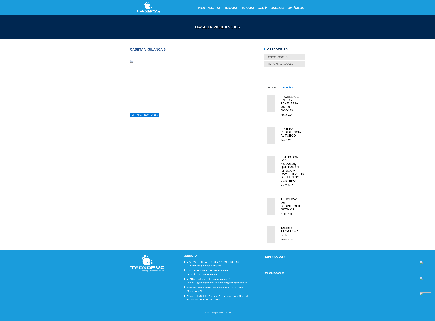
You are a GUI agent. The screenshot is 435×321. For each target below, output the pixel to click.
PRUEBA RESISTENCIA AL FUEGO (291, 132)
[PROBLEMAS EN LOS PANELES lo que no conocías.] (271, 103)
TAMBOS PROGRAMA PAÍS (289, 231)
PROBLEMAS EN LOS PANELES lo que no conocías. (290, 103)
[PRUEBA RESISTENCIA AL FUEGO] (271, 135)
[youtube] (278, 264)
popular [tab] (271, 87)
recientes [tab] (287, 87)
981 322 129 (216, 262)
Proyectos (248, 8)
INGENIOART (226, 312)
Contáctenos (296, 8)
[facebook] (266, 264)
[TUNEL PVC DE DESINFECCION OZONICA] (271, 206)
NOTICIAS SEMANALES (280, 64)
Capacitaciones (278, 57)
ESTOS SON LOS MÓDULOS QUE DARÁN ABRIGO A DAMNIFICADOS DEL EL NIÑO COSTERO (292, 168)
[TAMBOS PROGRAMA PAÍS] (271, 234)
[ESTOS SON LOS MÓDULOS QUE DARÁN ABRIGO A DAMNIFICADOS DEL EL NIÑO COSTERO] (271, 164)
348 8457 (223, 270)
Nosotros (214, 8)
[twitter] (272, 264)
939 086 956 (232, 262)
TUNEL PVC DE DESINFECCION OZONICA (292, 204)
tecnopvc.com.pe (274, 272)
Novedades (277, 8)
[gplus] (284, 264)
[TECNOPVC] (147, 262)
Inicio (201, 8)
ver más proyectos (145, 115)
